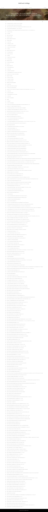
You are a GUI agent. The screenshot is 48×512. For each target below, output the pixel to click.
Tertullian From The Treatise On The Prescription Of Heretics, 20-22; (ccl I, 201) (19, 26)
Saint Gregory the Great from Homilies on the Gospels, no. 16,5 (16, 489)
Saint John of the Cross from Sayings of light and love (15, 467)
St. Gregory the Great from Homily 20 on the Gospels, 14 (15, 244)
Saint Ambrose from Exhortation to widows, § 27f (14, 369)
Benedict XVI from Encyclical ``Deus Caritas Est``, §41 (15, 410)
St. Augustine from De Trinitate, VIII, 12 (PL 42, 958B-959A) (15, 283)
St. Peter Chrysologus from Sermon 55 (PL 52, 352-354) (15, 138)
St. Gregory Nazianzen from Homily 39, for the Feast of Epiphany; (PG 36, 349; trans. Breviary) (21, 153)
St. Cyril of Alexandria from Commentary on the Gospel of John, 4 (17, 195)
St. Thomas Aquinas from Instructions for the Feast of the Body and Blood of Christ (20, 204)
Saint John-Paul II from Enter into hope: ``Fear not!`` (15, 349)
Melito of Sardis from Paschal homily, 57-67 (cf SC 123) (15, 327)
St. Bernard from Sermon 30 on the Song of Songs (14, 165)
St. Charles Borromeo (10, 256)
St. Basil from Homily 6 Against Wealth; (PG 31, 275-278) (15, 168)
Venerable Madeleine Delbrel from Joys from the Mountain (16, 481)
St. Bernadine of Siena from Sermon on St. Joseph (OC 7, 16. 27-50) (16, 109)
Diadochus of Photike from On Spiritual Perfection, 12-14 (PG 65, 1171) (17, 155)
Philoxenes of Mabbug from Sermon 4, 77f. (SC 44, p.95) (15, 376)
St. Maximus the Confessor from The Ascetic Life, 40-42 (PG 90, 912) (17, 131)
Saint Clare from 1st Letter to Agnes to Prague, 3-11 (15, 447)
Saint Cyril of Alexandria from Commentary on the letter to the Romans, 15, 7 (19, 332)
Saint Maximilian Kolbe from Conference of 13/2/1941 (15, 474)
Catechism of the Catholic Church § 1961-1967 (14, 310)
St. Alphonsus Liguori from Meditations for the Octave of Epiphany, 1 (17, 226)
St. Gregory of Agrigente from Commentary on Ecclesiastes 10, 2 (17, 234)
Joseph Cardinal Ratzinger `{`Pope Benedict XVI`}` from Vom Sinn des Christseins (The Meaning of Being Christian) (24, 158)
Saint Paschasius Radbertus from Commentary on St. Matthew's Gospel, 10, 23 (19, 298)
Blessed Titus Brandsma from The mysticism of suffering (15, 300)
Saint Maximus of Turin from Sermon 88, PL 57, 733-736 (15, 400)
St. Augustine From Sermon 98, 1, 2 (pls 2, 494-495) (14, 28)
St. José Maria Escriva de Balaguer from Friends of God (15, 190)
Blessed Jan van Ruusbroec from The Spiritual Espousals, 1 (16, 258)
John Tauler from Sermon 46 (11, 273)
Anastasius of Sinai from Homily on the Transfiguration (15, 133)
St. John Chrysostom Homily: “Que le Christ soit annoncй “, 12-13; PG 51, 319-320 (19, 187)
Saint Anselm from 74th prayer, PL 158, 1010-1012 (14, 342)
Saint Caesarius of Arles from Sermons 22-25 (13, 312)
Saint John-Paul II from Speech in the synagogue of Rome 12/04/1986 (17, 469)
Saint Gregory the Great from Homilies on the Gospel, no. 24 (16, 432)
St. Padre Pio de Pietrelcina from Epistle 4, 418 (14, 180)
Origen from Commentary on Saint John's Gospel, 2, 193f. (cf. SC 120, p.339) (18, 405)
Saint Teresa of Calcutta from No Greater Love (14, 393)
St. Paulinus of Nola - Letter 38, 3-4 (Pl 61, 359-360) (14, 23)
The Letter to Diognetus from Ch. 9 (12, 114)
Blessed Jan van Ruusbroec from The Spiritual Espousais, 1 (16, 378)
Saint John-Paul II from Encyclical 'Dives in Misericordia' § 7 (16, 435)
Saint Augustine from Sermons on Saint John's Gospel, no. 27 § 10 (17, 334)
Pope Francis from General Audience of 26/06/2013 (14, 364)
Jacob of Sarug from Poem (11, 124)
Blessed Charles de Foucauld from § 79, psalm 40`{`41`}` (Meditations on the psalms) (19, 479)
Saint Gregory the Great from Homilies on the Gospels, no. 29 (16, 462)
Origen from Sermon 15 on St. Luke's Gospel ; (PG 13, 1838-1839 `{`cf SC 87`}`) (18, 219)
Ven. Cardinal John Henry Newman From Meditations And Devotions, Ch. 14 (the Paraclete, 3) (21, 30)
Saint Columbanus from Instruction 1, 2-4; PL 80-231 (15, 454)
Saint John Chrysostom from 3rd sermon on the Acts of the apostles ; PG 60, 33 (19, 445)
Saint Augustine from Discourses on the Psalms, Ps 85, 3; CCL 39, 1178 (17, 302)
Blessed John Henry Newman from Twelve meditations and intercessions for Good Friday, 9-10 (21, 383)
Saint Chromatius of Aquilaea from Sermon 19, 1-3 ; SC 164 (15, 452)
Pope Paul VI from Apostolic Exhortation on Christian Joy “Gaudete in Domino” (19, 182)
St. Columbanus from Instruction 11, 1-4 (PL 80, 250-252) (15, 280)
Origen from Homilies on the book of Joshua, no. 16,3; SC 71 (16, 356)
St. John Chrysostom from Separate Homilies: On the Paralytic (16, 146)
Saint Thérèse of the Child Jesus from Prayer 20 (14, 491)
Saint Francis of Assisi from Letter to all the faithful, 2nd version (17, 450)
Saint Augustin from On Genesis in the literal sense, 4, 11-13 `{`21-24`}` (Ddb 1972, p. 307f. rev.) (21, 320)
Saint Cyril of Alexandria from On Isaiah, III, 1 (14, 371)
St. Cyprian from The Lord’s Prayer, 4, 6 (13, 119)
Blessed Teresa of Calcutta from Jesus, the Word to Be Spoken (16, 229)
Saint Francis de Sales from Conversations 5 (13, 423)
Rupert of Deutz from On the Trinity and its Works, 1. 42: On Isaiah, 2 (17, 212)
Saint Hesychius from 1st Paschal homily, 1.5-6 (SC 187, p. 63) (16, 344)
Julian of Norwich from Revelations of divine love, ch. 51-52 (16, 486)
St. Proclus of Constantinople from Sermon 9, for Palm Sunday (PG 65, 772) (18, 104)
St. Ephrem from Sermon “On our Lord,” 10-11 (13, 185)
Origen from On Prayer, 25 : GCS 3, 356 (12, 366)
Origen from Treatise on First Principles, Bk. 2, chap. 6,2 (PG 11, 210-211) (18, 111)
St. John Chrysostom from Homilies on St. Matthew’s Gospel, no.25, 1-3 (17, 151)
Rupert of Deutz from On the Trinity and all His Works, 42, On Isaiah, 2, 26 (18, 143)
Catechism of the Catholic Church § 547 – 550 (14, 315)
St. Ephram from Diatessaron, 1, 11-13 (12, 231)
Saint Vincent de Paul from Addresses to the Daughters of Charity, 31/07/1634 (19, 430)
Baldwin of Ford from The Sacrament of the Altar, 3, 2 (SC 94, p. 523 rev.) (18, 141)
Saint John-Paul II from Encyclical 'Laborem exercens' (15, 361)
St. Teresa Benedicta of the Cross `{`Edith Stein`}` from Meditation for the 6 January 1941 (20, 209)
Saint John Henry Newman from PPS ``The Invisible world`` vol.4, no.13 (17, 476)
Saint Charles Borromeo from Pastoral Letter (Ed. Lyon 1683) (16, 381)
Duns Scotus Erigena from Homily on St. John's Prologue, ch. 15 (16, 224)
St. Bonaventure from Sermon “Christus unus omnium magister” (16, 148)
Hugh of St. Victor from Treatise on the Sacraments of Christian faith (18, 202)
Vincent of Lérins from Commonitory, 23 (13, 192)
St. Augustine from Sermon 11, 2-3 (12, 128)
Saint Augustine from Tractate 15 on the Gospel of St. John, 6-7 (16, 305)
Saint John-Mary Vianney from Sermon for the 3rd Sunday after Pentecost (18, 288)
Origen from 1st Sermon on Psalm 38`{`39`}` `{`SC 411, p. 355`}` (16, 253)
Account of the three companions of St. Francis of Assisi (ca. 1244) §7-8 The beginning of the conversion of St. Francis (25, 266)
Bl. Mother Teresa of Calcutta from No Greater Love (15, 173)
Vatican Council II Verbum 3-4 (11, 401)
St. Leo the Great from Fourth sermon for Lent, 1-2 (15, 175)
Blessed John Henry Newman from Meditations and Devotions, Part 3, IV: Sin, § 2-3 (19, 396)
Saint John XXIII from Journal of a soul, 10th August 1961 (15, 442)
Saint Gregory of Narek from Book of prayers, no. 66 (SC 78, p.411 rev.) (17, 351)
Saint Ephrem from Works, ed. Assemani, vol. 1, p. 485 (15, 398)
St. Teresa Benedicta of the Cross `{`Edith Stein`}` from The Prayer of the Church (19, 170)
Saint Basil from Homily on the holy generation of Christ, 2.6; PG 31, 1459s (18, 415)
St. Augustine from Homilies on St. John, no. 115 (14, 261)
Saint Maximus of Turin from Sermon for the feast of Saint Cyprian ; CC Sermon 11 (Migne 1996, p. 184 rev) (23, 437)
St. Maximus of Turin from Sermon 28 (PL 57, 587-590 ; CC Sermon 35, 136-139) (18, 177)
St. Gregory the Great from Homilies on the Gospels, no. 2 (16, 271)
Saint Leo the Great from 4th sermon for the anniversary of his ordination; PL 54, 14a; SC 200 (21, 494)
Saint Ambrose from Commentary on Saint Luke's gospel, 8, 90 (16, 359)
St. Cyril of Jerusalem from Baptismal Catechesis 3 (14, 241)
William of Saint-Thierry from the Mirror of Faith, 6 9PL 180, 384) (17, 276)
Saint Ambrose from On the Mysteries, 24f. (13, 317)
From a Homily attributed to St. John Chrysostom (14, 227)
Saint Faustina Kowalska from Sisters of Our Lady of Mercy (16, 391)
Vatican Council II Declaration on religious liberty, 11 (15, 506)
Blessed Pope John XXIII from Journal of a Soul (14, 263)
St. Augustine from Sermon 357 (11, 136)
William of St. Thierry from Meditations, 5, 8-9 (14, 106)
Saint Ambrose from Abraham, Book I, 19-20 (13, 339)
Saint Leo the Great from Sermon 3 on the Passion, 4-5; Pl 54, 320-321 (17, 329)
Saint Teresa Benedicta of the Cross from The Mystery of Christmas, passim (18, 418)
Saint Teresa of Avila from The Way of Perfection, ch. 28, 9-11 (16, 503)
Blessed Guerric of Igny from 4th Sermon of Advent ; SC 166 (16, 388)
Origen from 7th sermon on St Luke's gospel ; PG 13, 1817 (15, 464)
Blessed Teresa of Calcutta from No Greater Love (14, 278)
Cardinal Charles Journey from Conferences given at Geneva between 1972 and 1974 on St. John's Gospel (23, 472)
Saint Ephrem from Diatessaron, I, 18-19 (13, 322)
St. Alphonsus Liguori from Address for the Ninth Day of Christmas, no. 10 (18, 214)
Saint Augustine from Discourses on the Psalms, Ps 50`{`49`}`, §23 (16, 420)
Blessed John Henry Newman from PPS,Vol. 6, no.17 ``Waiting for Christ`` (18, 425)
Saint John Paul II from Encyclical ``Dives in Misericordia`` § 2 (16, 457)
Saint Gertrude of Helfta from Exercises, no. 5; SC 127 (15, 499)
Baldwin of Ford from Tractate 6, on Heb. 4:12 (14, 116)
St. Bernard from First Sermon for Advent (13, 246)
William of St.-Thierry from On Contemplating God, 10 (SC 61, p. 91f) (17, 222)
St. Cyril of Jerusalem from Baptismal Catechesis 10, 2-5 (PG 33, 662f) (17, 285)
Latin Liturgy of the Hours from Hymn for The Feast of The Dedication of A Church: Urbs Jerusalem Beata (23, 163)
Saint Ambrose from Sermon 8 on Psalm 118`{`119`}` (14, 293)
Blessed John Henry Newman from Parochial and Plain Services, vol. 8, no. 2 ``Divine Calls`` (20, 268)
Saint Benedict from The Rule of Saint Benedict (14, 290)
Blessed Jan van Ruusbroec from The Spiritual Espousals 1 (16, 251)
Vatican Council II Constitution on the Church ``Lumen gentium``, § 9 (17, 501)
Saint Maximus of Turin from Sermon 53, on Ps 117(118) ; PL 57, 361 (17, 386)
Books (23, 7)
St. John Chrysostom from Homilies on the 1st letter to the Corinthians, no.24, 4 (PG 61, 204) (21, 160)
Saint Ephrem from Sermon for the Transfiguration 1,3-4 (15, 295)
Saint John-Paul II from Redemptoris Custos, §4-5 (14, 307)
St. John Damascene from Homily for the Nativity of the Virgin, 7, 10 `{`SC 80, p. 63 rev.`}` (20, 249)
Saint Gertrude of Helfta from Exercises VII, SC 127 (14, 496)
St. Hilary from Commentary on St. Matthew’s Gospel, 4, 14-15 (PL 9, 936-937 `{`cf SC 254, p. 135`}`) (21, 121)
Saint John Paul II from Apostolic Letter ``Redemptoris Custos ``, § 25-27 (18, 403)
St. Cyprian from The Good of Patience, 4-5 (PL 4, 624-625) (15, 126)
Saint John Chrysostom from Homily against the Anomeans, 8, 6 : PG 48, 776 (18, 427)
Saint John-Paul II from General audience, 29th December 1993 (16, 440)
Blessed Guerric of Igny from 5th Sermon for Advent (15, 236)
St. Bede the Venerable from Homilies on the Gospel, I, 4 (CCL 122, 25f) (17, 217)
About (20, 7)
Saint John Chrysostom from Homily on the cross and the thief (16, 374)
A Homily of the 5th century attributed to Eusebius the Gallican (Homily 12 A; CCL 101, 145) (21, 89)
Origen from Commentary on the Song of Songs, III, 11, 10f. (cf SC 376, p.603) (18, 408)
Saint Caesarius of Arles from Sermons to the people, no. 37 (16, 484)
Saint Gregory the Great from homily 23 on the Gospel (15, 347)
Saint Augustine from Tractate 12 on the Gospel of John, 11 (16, 325)
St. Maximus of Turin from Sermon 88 (12, 239)
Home (17, 7)
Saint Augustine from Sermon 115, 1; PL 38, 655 (14, 354)
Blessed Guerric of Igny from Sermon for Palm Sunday (15, 337)
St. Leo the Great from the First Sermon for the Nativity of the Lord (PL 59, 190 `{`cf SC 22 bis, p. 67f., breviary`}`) (24, 207)
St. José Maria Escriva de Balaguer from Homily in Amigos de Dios (16, 197)
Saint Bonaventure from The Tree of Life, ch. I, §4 (14, 413)
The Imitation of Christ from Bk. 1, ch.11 (13, 459)
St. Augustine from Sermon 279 (11, 200)
